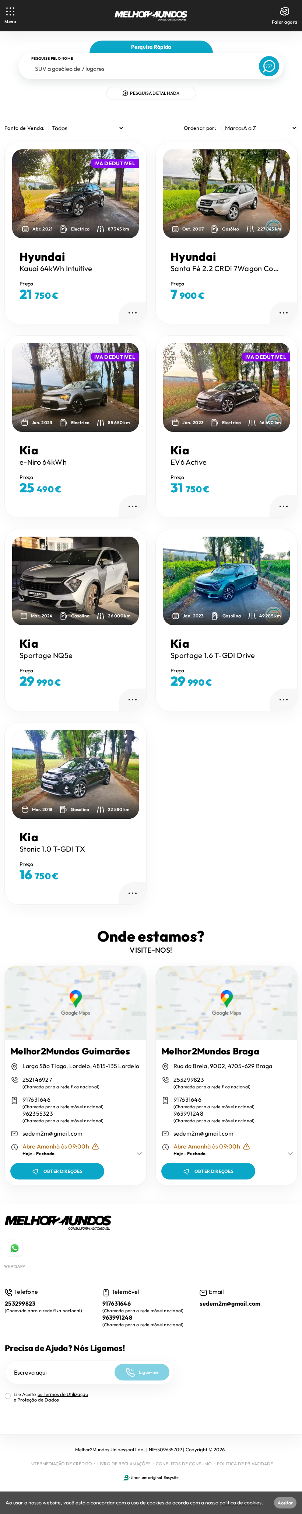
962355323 (37, 1113)
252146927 (37, 1079)
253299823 (188, 1079)
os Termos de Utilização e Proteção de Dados (51, 1397)
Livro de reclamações (124, 1463)
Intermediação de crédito (60, 1463)
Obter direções (62, 1171)
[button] (129, 193)
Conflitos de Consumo (184, 1463)
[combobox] (141, 68)
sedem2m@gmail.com (52, 1133)
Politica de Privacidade (245, 1463)
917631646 (36, 1099)
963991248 (188, 1113)
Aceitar (285, 1503)
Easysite (171, 1477)
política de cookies (240, 1502)
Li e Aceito (51, 1397)
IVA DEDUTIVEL (114, 163)
